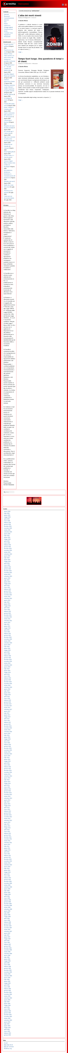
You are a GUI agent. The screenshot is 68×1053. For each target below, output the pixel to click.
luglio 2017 (6, 713)
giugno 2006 (7, 959)
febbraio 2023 (7, 589)
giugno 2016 (7, 737)
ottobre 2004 (7, 996)
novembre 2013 (8, 794)
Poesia (6, 23)
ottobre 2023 (7, 574)
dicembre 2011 (7, 837)
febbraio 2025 (7, 544)
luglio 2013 (6, 802)
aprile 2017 (7, 718)
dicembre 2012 (8, 815)
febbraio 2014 (7, 789)
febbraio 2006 (7, 966)
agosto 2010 (7, 866)
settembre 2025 (8, 532)
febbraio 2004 (7, 1011)
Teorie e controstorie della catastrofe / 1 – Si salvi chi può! (9, 114)
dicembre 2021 (8, 615)
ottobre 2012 (7, 818)
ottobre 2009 (7, 885)
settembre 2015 (8, 753)
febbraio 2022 (7, 611)
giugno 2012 (7, 826)
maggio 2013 (7, 805)
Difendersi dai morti (9, 181)
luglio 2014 (6, 779)
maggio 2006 (7, 961)
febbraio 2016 (7, 744)
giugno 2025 (7, 537)
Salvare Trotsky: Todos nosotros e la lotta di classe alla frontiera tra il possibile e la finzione (9, 57)
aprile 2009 (7, 896)
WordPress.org (8, 1048)
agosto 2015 (7, 755)
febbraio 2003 (7, 1033)
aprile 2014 (7, 785)
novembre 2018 (8, 683)
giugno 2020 (7, 648)
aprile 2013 (7, 807)
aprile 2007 (7, 940)
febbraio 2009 (7, 900)
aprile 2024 (7, 563)
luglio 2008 (6, 913)
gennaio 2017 (7, 724)
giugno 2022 (7, 604)
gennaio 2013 (7, 813)
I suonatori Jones (8, 33)
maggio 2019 (7, 672)
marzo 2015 (7, 765)
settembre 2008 (8, 909)
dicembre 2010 (8, 859)
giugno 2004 (7, 1003)
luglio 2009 (6, 890)
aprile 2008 (7, 918)
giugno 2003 (7, 1025)
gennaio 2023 (7, 591)
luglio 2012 (6, 824)
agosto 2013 (7, 800)
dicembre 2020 (8, 637)
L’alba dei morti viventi (29, 15)
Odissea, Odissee (8, 94)
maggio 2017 (7, 717)
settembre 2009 (8, 887)
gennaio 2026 (7, 524)
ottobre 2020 (7, 641)
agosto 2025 (7, 533)
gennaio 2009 (7, 901)
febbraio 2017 (7, 722)
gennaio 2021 (7, 635)
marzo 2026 (7, 520)
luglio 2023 (6, 580)
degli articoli (8, 1045)
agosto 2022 (7, 600)
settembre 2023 (8, 576)
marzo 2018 (7, 698)
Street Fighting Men (9, 151)
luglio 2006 (6, 957)
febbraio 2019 (7, 678)
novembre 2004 (8, 994)
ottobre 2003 (7, 1018)
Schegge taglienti (8, 27)
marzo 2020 (7, 654)
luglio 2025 (6, 535)
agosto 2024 (7, 556)
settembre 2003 (8, 1020)
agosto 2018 (7, 689)
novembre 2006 (8, 950)
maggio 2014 (7, 783)
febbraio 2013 (7, 811)
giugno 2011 (7, 848)
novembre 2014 (8, 772)
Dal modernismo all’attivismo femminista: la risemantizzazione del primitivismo (9, 174)
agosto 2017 (7, 711)
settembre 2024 (8, 554)
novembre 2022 (8, 594)
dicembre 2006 (8, 948)
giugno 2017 (7, 715)
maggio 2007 (7, 938)
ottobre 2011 (7, 840)
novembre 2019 (8, 661)
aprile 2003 (7, 1029)
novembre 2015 (8, 750)
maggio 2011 (7, 850)
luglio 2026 (6, 513)
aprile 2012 (7, 829)
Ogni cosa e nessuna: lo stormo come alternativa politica (9, 138)
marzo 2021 (7, 631)
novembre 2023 (8, 572)
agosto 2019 (7, 667)
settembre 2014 (8, 776)
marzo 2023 (7, 587)
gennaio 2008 (7, 924)
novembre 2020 (8, 639)
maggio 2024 (7, 561)
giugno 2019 (7, 670)
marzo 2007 (7, 942)
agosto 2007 (7, 933)
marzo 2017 (7, 720)
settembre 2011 (8, 842)
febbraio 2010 (7, 877)
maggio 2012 (7, 827)
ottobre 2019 (7, 663)
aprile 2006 (7, 963)
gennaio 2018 (7, 702)
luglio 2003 (6, 1024)
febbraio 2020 (7, 655)
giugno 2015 (7, 759)
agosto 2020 (7, 644)
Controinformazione (9, 18)
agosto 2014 (7, 778)
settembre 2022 (8, 598)
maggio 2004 (7, 1005)
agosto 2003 (7, 1022)
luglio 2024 (6, 557)
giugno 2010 (7, 870)
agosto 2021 (7, 622)
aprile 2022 (7, 607)
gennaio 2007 (7, 946)
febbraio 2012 (7, 833)
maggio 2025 (7, 539)
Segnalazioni (7, 34)
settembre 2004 (8, 998)
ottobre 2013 (7, 796)
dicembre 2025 (8, 526)
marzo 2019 (7, 676)
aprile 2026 (7, 519)
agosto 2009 (7, 889)
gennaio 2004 (7, 1012)
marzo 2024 (7, 565)
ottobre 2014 (7, 774)
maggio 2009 (7, 894)
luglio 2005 (6, 979)
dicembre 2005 (8, 970)
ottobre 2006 (7, 951)
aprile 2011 (6, 852)
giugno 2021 (7, 626)
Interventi (34, 17)
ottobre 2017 (7, 707)
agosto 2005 (7, 977)
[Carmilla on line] (34, 4)
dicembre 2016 (8, 726)
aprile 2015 (7, 763)
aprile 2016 (7, 741)
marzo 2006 (7, 964)
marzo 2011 (7, 853)
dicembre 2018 (8, 681)
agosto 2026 (7, 511)
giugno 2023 (7, 581)
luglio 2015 (6, 757)
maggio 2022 (7, 606)
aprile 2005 (7, 985)
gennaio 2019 (7, 680)
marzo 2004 (7, 1009)
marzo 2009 (7, 898)
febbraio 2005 (7, 988)
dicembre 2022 (8, 593)
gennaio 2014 (7, 790)
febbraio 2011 (7, 855)
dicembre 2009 (8, 881)
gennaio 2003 (7, 1035)
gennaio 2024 (7, 569)
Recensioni (35, 63)
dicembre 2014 (8, 770)
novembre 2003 (8, 1016)
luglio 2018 (6, 691)
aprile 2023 (7, 585)
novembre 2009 (8, 883)
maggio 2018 (7, 694)
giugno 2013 (7, 803)
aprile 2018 (7, 696)
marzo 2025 (7, 543)
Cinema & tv (7, 25)
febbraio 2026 (7, 522)
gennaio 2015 (7, 768)
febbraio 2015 (7, 766)
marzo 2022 (7, 609)
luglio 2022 (6, 602)
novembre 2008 (8, 905)
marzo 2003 (7, 1031)
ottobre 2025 (7, 530)
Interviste (6, 20)
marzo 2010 (7, 876)
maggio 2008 (7, 916)
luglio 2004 (6, 1001)
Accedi (6, 1043)
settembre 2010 (8, 864)
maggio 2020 (7, 650)
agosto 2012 (7, 822)
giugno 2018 (7, 692)
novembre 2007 (8, 927)
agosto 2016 (7, 733)
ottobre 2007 (7, 929)
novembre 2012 (8, 816)
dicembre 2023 (8, 570)
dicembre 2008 (8, 903)
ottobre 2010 (7, 863)
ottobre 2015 (7, 752)
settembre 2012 (8, 820)
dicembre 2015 (8, 748)
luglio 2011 (6, 846)
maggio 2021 (7, 628)
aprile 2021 (7, 630)
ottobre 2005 (7, 974)
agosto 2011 (7, 844)
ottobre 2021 (7, 618)
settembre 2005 (8, 975)
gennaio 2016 (7, 746)
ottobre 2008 (7, 907)
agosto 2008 (7, 911)
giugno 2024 (7, 559)
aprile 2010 (7, 874)
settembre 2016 (8, 731)
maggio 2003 (7, 1027)
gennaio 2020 (7, 657)
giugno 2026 (7, 515)
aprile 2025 (7, 541)
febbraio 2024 (7, 567)
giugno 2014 (7, 781)
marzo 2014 (7, 787)
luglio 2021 (6, 624)
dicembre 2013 (8, 792)
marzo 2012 (7, 831)
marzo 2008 (7, 920)
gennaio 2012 (7, 835)
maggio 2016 (7, 739)
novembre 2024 (8, 550)
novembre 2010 (8, 861)
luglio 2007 (6, 935)
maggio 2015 (7, 761)
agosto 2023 (7, 578)
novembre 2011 (8, 839)
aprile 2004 (7, 1007)
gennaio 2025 (7, 546)
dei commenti (9, 1046)
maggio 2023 (7, 583)
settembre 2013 (8, 798)
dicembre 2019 (8, 659)
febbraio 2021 (7, 633)
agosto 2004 (7, 1000)
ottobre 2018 (7, 685)
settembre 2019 (8, 665)
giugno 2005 (7, 981)
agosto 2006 (7, 955)
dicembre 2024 (8, 548)
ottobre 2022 (7, 596)
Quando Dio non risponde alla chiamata (8, 146)
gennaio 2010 (7, 879)
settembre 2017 (8, 709)
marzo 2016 (7, 742)
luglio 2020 (6, 646)
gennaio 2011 (7, 857)
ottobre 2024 (7, 552)
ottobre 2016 (7, 729)
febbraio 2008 (7, 922)
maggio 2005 (7, 983)
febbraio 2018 (7, 700)
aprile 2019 (7, 674)
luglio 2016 (6, 735)
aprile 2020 (7, 652)
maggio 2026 (7, 517)
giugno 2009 (7, 892)
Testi (5, 21)
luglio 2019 (6, 668)
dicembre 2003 (8, 1014)
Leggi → (20, 52)
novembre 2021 (8, 617)
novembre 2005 (8, 972)
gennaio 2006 (7, 968)
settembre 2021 (8, 620)
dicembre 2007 (8, 926)
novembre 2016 (8, 728)
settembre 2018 (8, 687)
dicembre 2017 (8, 704)
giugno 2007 (7, 937)
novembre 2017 (8, 705)
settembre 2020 (8, 643)
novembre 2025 (8, 528)
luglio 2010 (6, 868)
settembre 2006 (8, 953)
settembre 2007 (8, 931)
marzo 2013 (7, 809)
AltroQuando (7, 36)
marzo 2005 (7, 987)
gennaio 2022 (7, 613)
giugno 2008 (7, 914)
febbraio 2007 (7, 944)
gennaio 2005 (7, 990)
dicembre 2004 (8, 992)
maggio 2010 (7, 872)
